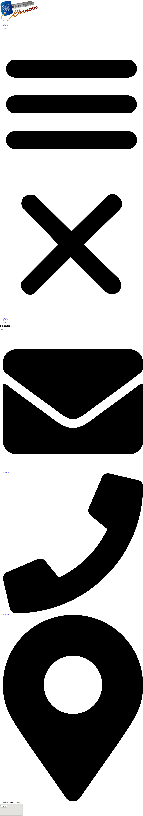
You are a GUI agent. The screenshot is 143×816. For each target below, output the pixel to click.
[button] (71, 173)
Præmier (5, 24)
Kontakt (5, 28)
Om (4, 26)
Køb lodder (5, 25)
